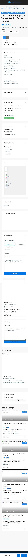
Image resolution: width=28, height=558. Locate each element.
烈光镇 (3, 29)
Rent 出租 (4, 12)
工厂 (18, 7)
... (25, 382)
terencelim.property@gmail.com (13, 309)
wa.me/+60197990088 (11, 311)
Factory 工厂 (7, 7)
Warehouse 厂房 (13, 7)
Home (2, 7)
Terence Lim (8, 303)
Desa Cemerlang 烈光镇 (11, 108)
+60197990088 (9, 307)
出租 (7, 12)
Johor (12, 110)
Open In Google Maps (9, 118)
